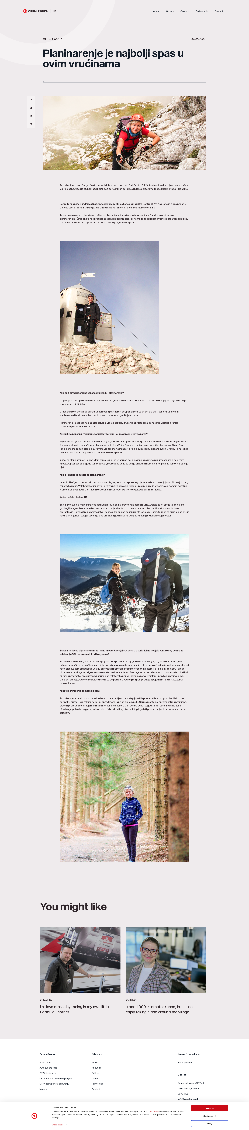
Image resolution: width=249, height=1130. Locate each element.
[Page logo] (35, 11)
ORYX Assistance (48, 1073)
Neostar (44, 1089)
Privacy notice (185, 1062)
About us (96, 1067)
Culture (170, 11)
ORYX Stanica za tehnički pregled (56, 1078)
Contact (219, 11)
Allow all (210, 1108)
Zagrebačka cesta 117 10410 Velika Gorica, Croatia (191, 1086)
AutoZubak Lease (48, 1067)
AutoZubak (45, 1062)
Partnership (202, 11)
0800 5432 (183, 1093)
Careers (184, 11)
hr (54, 11)
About (156, 11)
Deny (209, 1123)
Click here (153, 1111)
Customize (208, 1116)
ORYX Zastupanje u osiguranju (54, 1083)
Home (95, 1062)
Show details (57, 1125)
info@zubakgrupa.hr (189, 1099)
